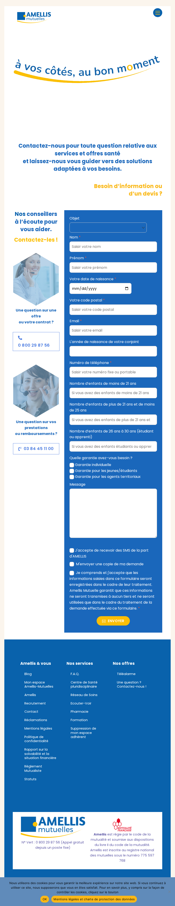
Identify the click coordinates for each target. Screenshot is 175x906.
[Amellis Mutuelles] (34, 21)
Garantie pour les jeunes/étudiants (106, 470)
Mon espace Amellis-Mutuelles (38, 684)
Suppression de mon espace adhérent (83, 732)
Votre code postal (87, 300)
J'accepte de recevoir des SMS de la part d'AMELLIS (109, 553)
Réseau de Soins (84, 695)
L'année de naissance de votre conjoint (104, 341)
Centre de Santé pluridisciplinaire (84, 684)
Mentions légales (38, 728)
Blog (28, 674)
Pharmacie (79, 711)
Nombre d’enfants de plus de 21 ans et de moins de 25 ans (112, 407)
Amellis (30, 695)
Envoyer (115, 620)
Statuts (30, 779)
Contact (31, 711)
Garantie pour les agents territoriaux (108, 476)
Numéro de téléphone (90, 362)
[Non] (169, 891)
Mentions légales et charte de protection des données (94, 899)
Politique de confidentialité (36, 739)
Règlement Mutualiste (33, 768)
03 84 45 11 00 (39, 448)
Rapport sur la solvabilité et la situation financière (40, 753)
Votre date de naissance (92, 279)
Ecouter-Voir (81, 703)
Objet (74, 218)
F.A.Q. (75, 674)
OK (45, 899)
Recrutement (35, 703)
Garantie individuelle (93, 464)
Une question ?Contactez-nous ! (131, 684)
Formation (79, 720)
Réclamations (35, 720)
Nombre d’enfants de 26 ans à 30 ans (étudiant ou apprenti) (111, 434)
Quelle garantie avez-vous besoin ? (100, 458)
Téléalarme (126, 674)
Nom (75, 237)
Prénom (78, 258)
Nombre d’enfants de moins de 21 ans (102, 383)
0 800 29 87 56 (34, 345)
